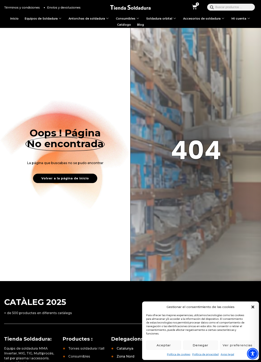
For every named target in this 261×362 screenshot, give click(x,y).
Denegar (200, 345)
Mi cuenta (238, 18)
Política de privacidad (205, 354)
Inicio (14, 18)
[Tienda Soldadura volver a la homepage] (130, 7)
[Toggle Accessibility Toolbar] (252, 353)
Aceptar (164, 345)
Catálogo (124, 24)
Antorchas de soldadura (87, 18)
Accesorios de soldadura (202, 18)
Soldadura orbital (159, 18)
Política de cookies (178, 354)
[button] (253, 307)
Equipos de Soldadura (41, 18)
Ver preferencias (237, 345)
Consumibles (125, 18)
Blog (140, 24)
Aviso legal (227, 354)
